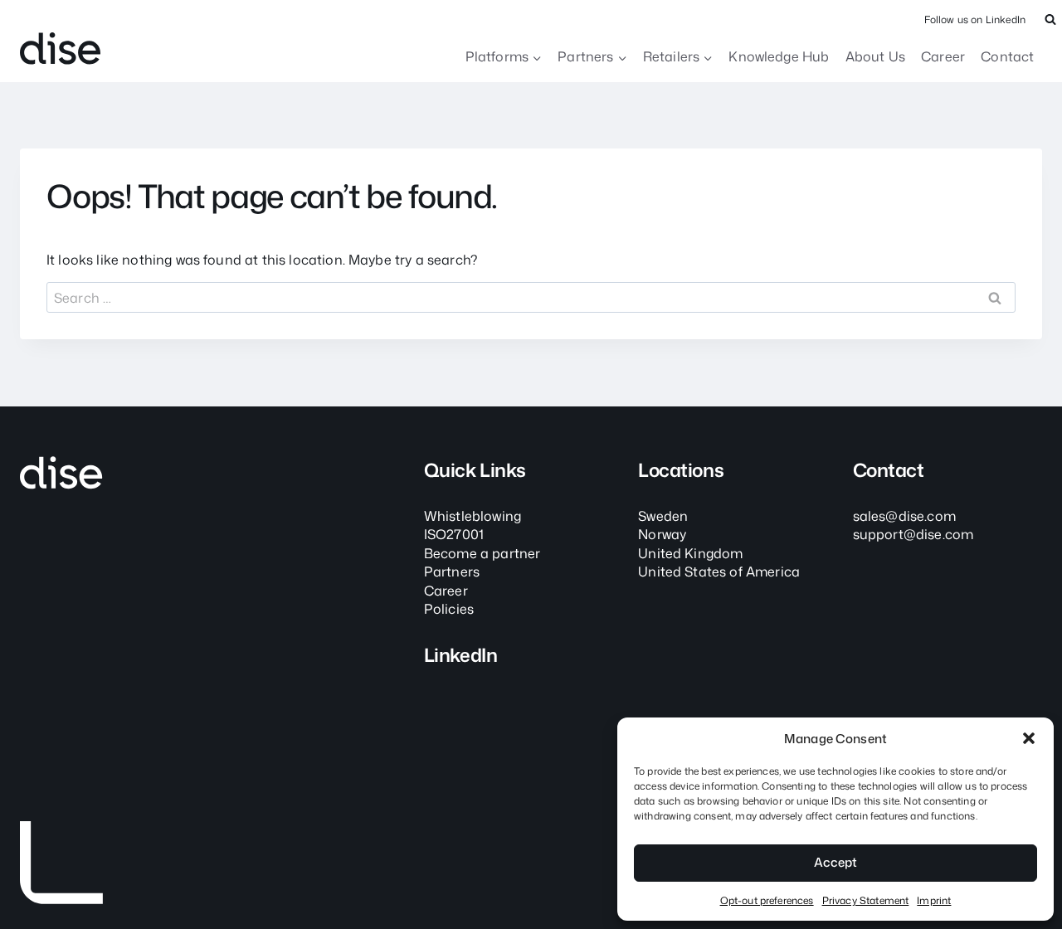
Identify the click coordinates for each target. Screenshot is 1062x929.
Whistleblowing (472, 516)
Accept (835, 862)
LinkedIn (460, 655)
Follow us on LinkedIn (974, 19)
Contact (1007, 56)
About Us (875, 56)
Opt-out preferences (767, 900)
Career (943, 56)
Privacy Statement (865, 900)
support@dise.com (913, 534)
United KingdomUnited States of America (719, 562)
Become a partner (482, 553)
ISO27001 (454, 534)
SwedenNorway (663, 525)
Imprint (934, 900)
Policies (449, 609)
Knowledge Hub (778, 56)
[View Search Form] (1050, 20)
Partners (452, 571)
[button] (1029, 738)
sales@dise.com (904, 516)
